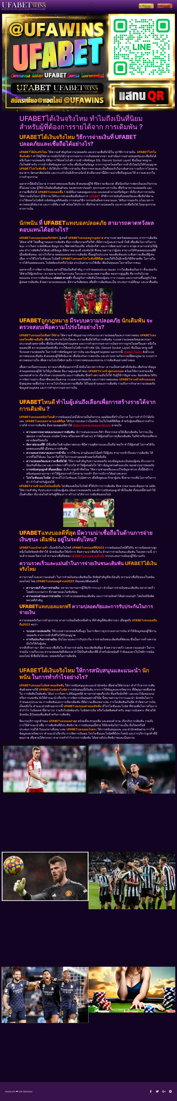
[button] (91, 4)
